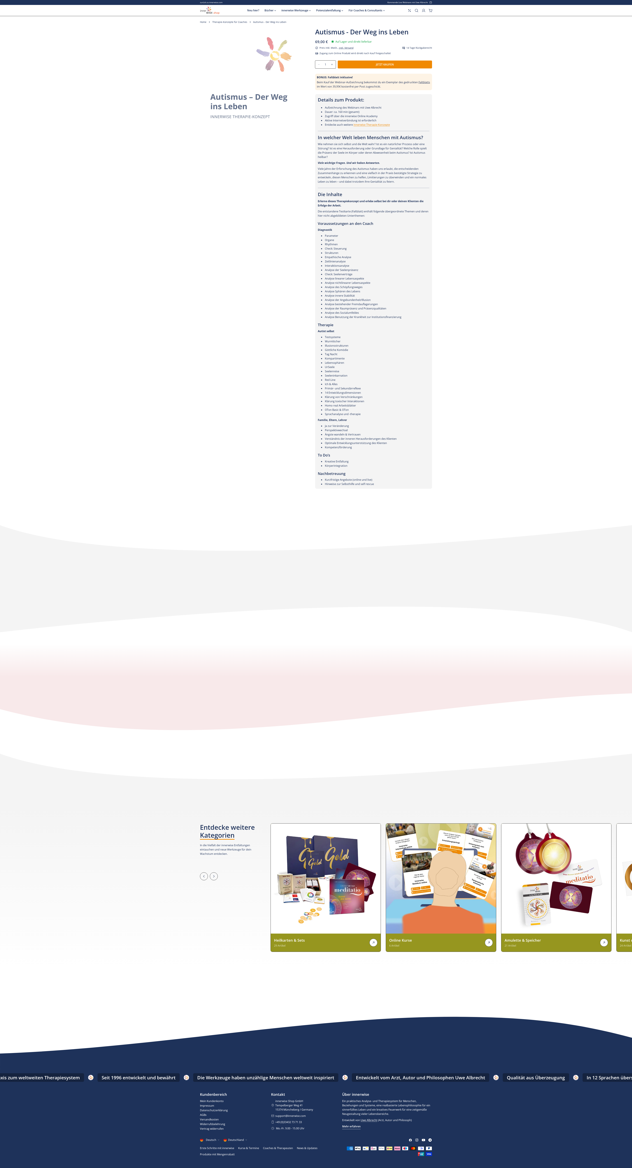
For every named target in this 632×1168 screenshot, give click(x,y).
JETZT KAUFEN (385, 64)
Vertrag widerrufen (212, 1128)
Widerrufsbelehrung (212, 1124)
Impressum (207, 1105)
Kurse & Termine (248, 1148)
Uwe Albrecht (369, 1120)
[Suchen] (416, 10)
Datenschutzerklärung (214, 1110)
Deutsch (211, 1140)
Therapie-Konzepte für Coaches (229, 22)
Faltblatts (424, 82)
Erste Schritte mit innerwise (217, 1148)
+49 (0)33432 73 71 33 (288, 1122)
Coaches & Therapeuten (278, 1148)
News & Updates (307, 1148)
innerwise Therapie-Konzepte (372, 125)
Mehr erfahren (351, 1126)
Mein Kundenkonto (212, 1101)
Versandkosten (209, 1119)
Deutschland (236, 1140)
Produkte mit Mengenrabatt (217, 1154)
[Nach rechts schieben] (214, 876)
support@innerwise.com (290, 1116)
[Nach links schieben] (204, 876)
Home (203, 22)
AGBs (203, 1115)
